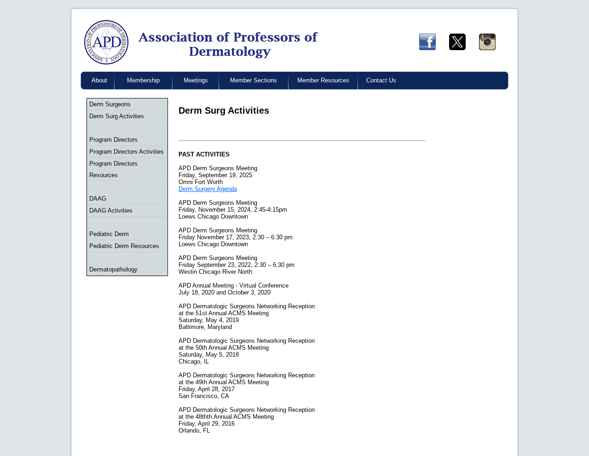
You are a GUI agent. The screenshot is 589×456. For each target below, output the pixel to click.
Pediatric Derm (109, 234)
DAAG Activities (111, 210)
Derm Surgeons (110, 104)
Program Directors (113, 139)
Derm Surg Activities (116, 116)
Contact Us (381, 80)
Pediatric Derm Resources (124, 245)
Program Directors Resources (113, 169)
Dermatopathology (113, 269)
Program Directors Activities (126, 151)
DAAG (97, 198)
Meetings (196, 80)
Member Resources (323, 80)
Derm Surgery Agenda (208, 188)
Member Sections (253, 80)
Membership (143, 80)
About (99, 80)
